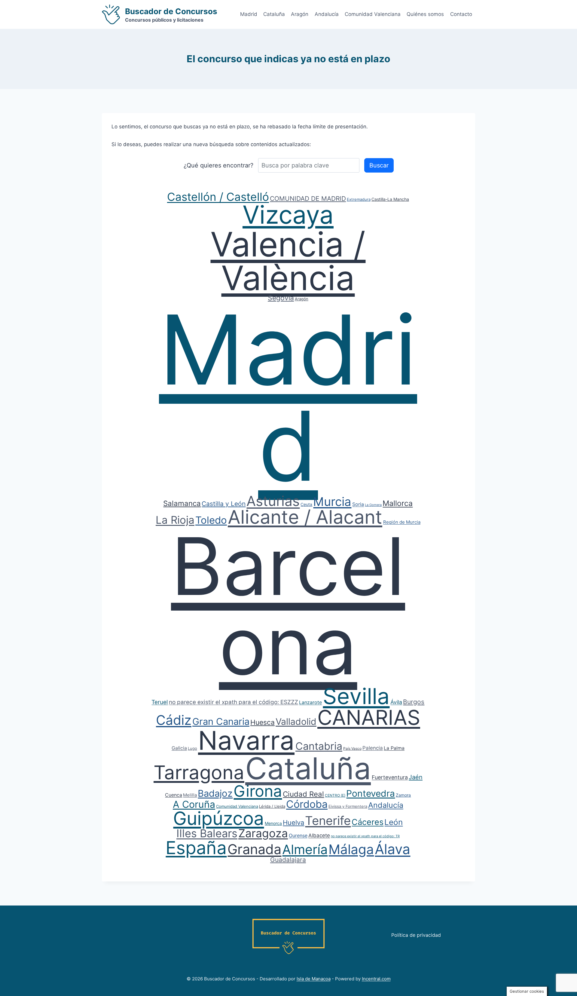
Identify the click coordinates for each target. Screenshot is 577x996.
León (393, 822)
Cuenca (173, 795)
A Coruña (194, 804)
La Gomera (373, 505)
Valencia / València (287, 261)
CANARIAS (368, 717)
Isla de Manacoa (314, 979)
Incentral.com (376, 979)
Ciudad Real (303, 794)
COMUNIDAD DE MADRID (308, 198)
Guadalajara (288, 859)
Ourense (298, 835)
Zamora (403, 795)
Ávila (396, 702)
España (196, 847)
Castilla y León (224, 503)
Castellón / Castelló (218, 197)
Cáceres (367, 822)
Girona (258, 791)
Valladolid (296, 721)
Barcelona (288, 606)
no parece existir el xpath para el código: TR (365, 836)
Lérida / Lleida (272, 806)
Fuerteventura (390, 777)
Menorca (273, 823)
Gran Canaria (220, 721)
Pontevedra (370, 793)
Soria (358, 504)
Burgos (413, 702)
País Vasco (352, 748)
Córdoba (307, 804)
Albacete (319, 835)
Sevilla (356, 696)
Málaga (351, 849)
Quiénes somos (425, 14)
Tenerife (328, 820)
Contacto (461, 14)
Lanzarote (310, 702)
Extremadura (359, 199)
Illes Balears (206, 833)
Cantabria (318, 746)
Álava (392, 849)
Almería (305, 849)
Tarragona (199, 772)
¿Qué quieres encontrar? (218, 165)
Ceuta (306, 504)
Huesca (262, 722)
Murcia (332, 501)
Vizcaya (288, 215)
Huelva (293, 822)
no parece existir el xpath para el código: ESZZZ (233, 702)
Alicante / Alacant (305, 517)
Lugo (192, 748)
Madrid (248, 14)
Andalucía (327, 14)
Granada (254, 849)
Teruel (159, 702)
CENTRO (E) (335, 795)
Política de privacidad (416, 935)
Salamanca (182, 503)
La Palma (394, 748)
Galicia (179, 748)
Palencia (372, 748)
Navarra (246, 740)
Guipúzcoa (218, 818)
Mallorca (398, 503)
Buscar (379, 165)
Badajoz (215, 793)
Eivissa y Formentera (347, 806)
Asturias (273, 500)
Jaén (416, 777)
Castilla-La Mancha (390, 199)
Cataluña (274, 14)
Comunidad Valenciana (373, 14)
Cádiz (173, 720)
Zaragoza (263, 833)
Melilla (190, 795)
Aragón (299, 14)
